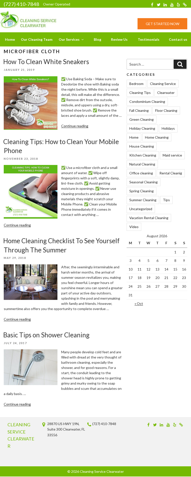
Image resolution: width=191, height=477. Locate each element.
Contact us (178, 39)
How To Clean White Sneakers (46, 62)
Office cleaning (141, 173)
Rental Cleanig (170, 173)
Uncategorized (140, 209)
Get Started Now (162, 24)
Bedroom (136, 83)
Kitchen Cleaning (142, 155)
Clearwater (166, 92)
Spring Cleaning (141, 191)
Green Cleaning (141, 119)
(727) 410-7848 (21, 4)
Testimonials (148, 39)
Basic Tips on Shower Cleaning (46, 335)
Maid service (172, 155)
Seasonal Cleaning (143, 182)
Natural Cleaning (142, 164)
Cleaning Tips (140, 92)
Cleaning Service (163, 83)
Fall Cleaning (139, 110)
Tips (166, 200)
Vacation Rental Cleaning (148, 218)
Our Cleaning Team (36, 39)
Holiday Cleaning (142, 128)
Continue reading (74, 126)
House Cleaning (141, 146)
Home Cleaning (157, 137)
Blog (97, 39)
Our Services (69, 39)
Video (134, 227)
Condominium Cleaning (147, 101)
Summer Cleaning (142, 200)
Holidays (168, 128)
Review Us (119, 39)
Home (10, 39)
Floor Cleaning (166, 110)
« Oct (139, 303)
